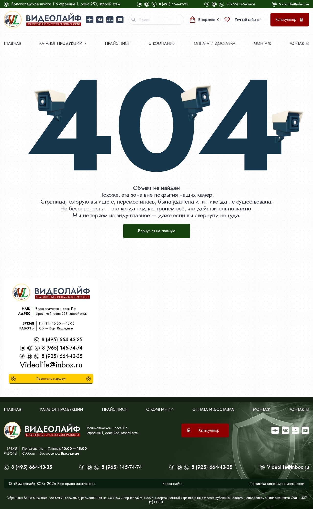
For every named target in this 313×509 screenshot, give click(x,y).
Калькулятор (285, 19)
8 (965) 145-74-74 (240, 4)
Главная (12, 43)
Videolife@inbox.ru (294, 4)
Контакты (299, 43)
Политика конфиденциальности (276, 483)
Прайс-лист (117, 43)
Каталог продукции (60, 43)
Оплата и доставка (214, 43)
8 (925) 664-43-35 (62, 356)
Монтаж (262, 43)
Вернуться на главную (156, 231)
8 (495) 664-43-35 (173, 4)
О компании (162, 43)
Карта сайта (172, 483)
